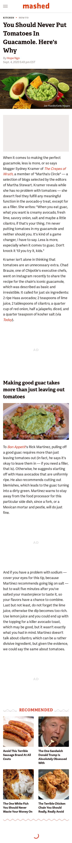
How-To (24, 18)
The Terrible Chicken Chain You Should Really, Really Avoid (51, 808)
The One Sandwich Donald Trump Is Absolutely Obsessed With (52, 757)
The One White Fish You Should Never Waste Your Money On (17, 808)
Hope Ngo (13, 58)
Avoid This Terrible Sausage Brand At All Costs (17, 755)
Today (7, 320)
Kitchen (8, 18)
